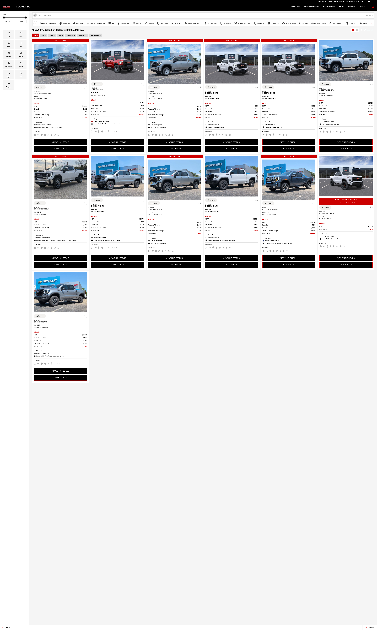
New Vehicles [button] (295, 7)
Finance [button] (341, 7)
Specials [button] (351, 7)
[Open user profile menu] (374, 1)
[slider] (4, 17)
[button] (373, 7)
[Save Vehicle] (85, 87)
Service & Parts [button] (329, 7)
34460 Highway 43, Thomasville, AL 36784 (346, 1)
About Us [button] (362, 7)
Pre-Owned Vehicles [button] (311, 7)
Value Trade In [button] (60, 149)
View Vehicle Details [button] (60, 142)
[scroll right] (371, 23)
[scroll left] (35, 23)
